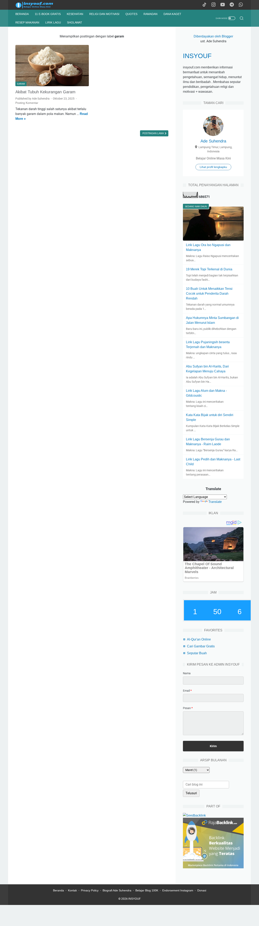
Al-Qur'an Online (199, 639)
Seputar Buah (197, 653)
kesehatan (75, 14)
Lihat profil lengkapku (213, 167)
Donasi (201, 890)
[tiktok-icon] (204, 5)
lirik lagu (53, 22)
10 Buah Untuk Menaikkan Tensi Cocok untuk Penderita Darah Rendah (209, 293)
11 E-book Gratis (48, 14)
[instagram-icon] (213, 5)
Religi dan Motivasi (104, 14)
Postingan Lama (153, 133)
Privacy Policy (90, 890)
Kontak (72, 890)
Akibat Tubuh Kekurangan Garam (45, 92)
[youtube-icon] (222, 5)
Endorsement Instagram (177, 890)
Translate (215, 501)
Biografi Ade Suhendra (117, 890)
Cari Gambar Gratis (201, 646)
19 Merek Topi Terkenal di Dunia (209, 269)
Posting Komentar (26, 102)
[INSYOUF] (38, 5)
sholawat (74, 22)
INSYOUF (197, 55)
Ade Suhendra (213, 141)
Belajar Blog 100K (146, 890)
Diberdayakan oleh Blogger (213, 36)
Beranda (22, 14)
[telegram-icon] (232, 5)
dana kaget (172, 14)
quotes (131, 14)
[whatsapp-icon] (241, 5)
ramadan (150, 14)
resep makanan (27, 22)
